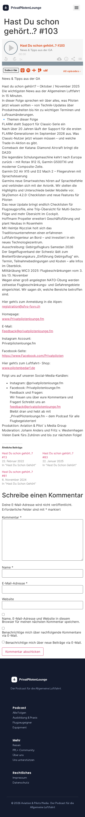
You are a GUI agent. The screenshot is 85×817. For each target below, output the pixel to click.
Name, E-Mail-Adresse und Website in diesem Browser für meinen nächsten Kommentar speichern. (41, 620)
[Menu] (76, 8)
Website (8, 599)
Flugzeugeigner (22, 722)
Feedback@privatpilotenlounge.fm (27, 331)
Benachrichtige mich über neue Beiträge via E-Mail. (44, 642)
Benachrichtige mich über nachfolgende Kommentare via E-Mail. (41, 634)
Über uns (18, 755)
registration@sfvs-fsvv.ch (21, 306)
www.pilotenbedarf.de (18, 368)
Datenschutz (21, 782)
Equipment (20, 727)
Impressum (20, 777)
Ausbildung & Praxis (25, 717)
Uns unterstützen (23, 760)
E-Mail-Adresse (14, 583)
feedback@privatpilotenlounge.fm (35, 407)
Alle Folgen (19, 712)
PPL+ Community (23, 750)
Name (7, 567)
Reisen (17, 745)
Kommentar (12, 517)
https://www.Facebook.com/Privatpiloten (32, 356)
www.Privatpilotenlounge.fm (23, 319)
